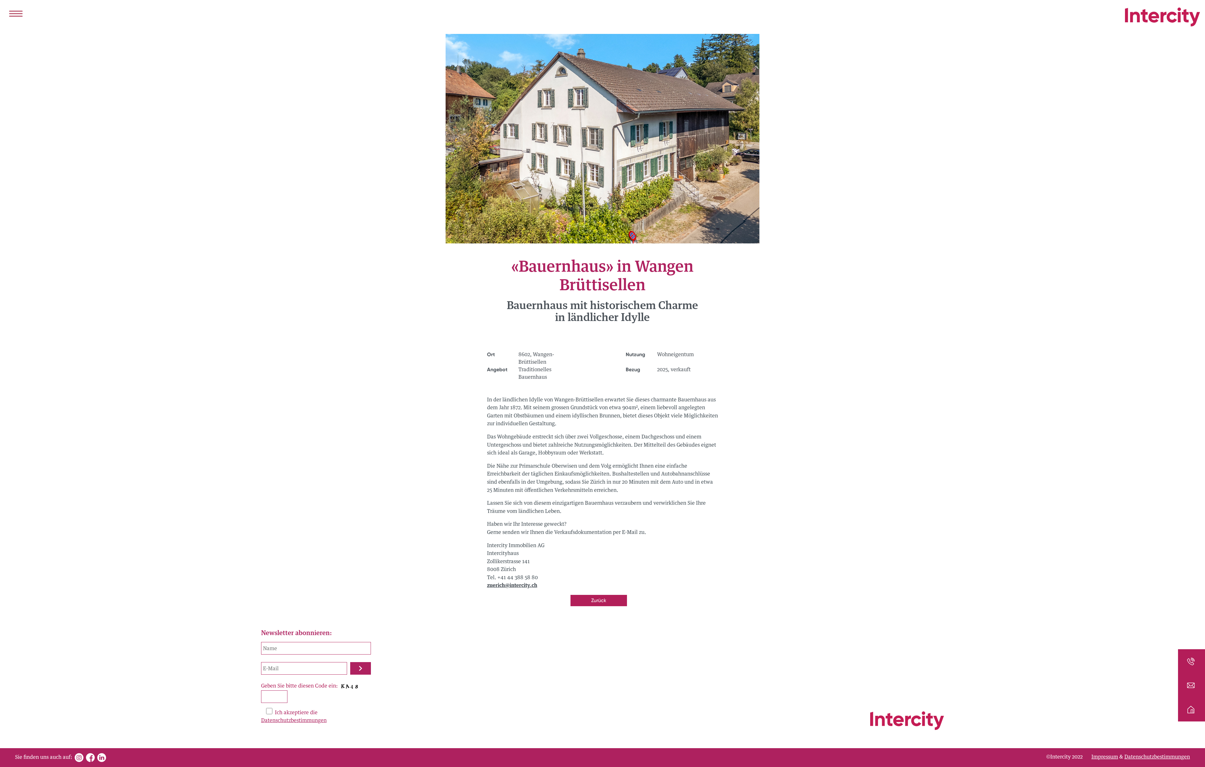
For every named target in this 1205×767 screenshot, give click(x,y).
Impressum (1104, 756)
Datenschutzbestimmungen (294, 720)
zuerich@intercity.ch (512, 585)
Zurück (598, 600)
